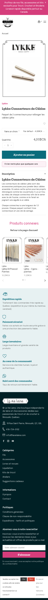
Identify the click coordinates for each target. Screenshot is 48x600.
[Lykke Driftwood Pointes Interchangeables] (12, 250)
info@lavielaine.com (16, 435)
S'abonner (24, 554)
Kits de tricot (9, 473)
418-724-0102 (12, 429)
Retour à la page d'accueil (24, 230)
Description (8, 173)
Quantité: (6, 140)
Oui (23, 579)
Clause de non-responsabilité (17, 516)
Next (45, 280)
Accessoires (9, 459)
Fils (4, 455)
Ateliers (6, 477)
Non (31, 579)
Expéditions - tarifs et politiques (19, 521)
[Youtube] (13, 441)
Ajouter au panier (24, 154)
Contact (7, 499)
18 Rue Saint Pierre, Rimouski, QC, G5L (24, 423)
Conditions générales (13, 512)
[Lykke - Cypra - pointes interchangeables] (34, 250)
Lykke (5, 103)
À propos (7, 494)
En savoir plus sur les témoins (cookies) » (40, 587)
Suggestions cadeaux (13, 481)
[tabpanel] (24, 69)
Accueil (5, 34)
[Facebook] (4, 441)
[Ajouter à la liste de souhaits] (44, 124)
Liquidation (8, 468)
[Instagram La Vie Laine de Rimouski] (8, 441)
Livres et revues (10, 464)
